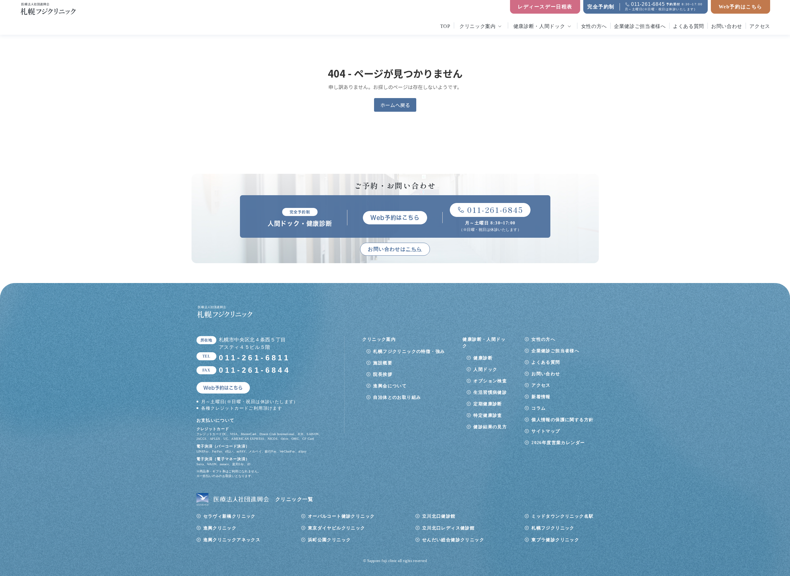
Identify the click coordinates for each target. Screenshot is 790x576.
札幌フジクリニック (553, 528)
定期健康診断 (487, 404)
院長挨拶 (382, 374)
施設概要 (382, 363)
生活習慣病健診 (490, 392)
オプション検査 (490, 381)
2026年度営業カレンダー (558, 442)
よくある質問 (688, 26)
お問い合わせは (395, 249)
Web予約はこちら (740, 6)
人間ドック (485, 369)
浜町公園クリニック (329, 540)
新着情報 (541, 396)
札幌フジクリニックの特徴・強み (409, 351)
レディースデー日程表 (545, 6)
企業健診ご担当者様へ (640, 26)
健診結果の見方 (490, 427)
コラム (538, 408)
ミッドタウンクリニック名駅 (562, 516)
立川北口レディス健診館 (448, 528)
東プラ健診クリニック (555, 540)
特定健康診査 (487, 415)
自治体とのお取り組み (397, 397)
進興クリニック (220, 528)
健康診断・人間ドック (539, 26)
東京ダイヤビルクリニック (336, 528)
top (445, 26)
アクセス (759, 26)
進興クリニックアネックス (232, 540)
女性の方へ (594, 26)
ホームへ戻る (395, 105)
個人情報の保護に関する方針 (562, 419)
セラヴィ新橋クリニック (229, 516)
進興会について (390, 386)
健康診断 (483, 358)
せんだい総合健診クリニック (453, 540)
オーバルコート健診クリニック (341, 516)
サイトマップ (545, 431)
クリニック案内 (477, 26)
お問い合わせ (726, 26)
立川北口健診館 (439, 516)
